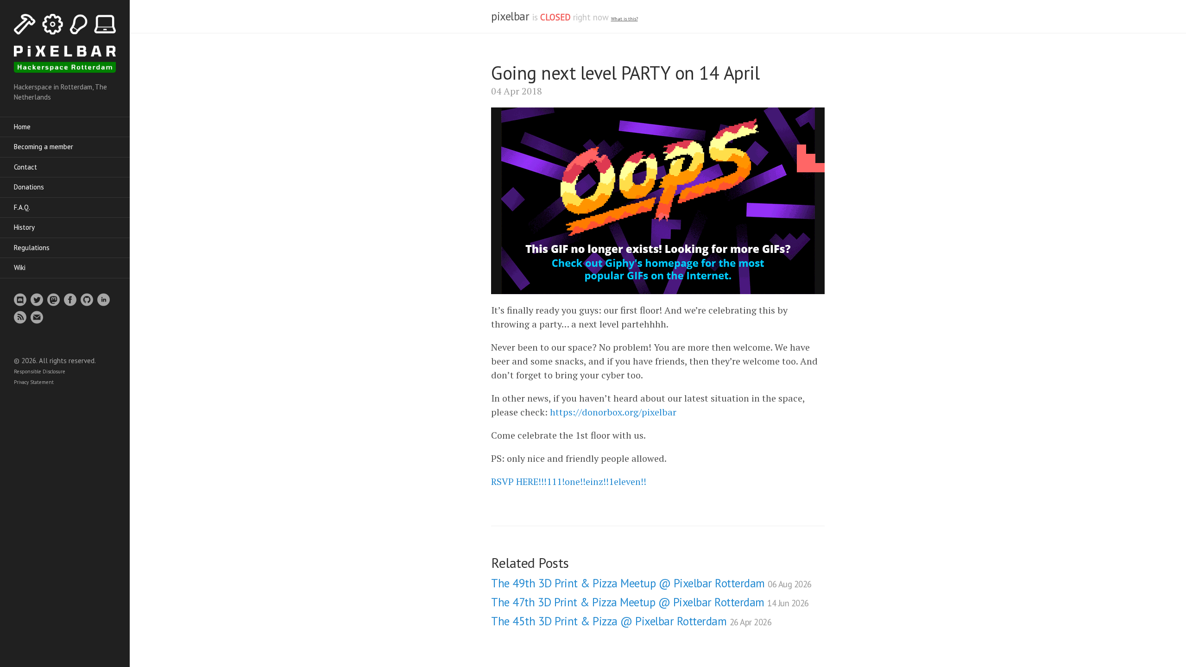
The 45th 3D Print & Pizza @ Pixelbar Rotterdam (631, 621)
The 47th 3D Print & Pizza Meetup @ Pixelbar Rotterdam (650, 602)
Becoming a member (43, 146)
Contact (25, 167)
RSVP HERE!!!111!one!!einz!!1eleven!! (568, 481)
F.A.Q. (22, 207)
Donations (29, 186)
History (24, 227)
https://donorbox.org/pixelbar (613, 412)
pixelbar (510, 16)
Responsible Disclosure (39, 371)
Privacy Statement (34, 382)
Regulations (32, 247)
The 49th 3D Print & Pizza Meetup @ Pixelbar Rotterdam (651, 583)
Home (22, 126)
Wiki (19, 267)
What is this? (624, 19)
